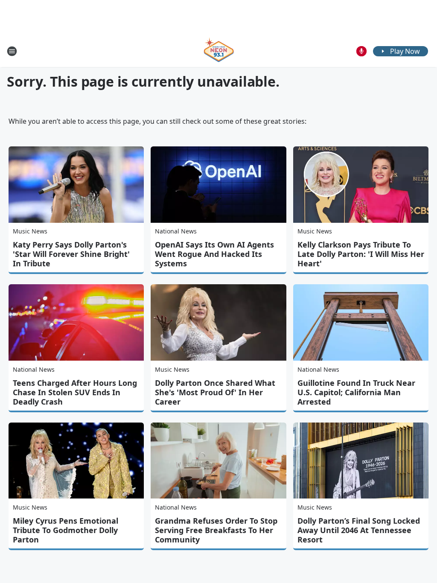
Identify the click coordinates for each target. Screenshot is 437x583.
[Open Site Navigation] (12, 51)
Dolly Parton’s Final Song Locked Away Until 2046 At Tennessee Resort (358, 530)
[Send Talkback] (361, 51)
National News (176, 231)
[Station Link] (218, 51)
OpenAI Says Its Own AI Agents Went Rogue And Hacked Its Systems (214, 254)
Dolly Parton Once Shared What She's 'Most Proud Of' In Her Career (215, 392)
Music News (30, 231)
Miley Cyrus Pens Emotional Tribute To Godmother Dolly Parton (65, 530)
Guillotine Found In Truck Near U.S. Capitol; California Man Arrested (356, 392)
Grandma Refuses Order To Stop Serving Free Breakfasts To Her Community (216, 530)
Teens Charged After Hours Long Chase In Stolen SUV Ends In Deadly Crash (75, 392)
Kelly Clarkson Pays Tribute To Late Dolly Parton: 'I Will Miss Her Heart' (360, 254)
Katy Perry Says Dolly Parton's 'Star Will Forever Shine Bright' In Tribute (71, 254)
